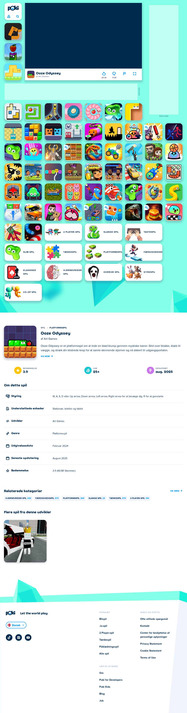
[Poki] (13, 8)
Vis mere (45, 356)
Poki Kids (104, 687)
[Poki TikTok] (9, 637)
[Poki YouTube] (28, 637)
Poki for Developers (111, 680)
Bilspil (103, 619)
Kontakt (144, 626)
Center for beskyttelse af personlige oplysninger (155, 635)
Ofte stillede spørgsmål (154, 619)
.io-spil (103, 626)
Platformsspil (58, 328)
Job (101, 701)
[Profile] (9, 16)
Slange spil (97, 498)
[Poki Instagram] (18, 637)
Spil (43, 328)
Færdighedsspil (47, 498)
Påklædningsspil (109, 647)
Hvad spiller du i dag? (17, 16)
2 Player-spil (139, 498)
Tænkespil (117, 498)
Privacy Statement (151, 644)
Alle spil (104, 653)
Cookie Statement (150, 651)
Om (101, 673)
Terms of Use (148, 657)
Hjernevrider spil (18, 498)
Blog (102, 694)
